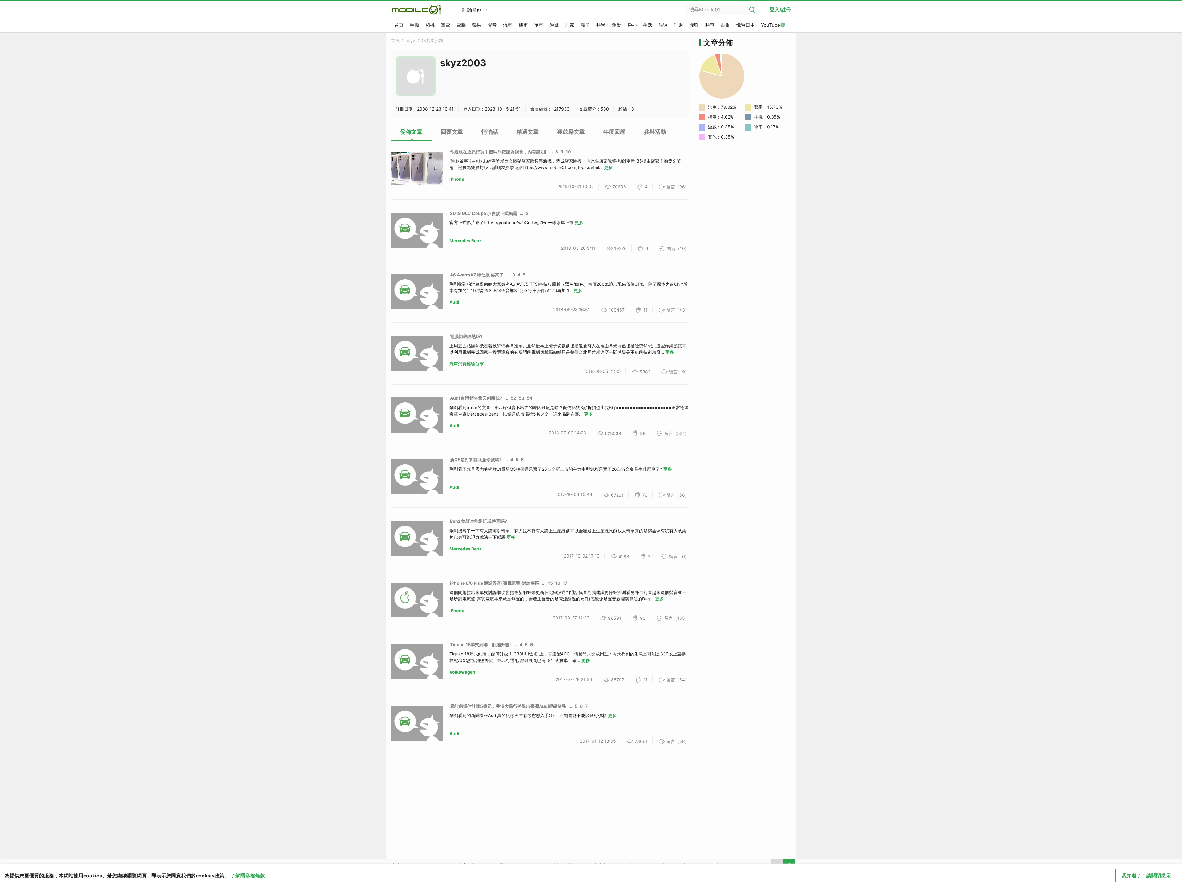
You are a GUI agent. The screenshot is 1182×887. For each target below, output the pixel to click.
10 (568, 151)
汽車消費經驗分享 (466, 363)
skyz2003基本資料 (424, 40)
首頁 (399, 25)
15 (550, 583)
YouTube (770, 25)
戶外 (632, 25)
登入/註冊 (780, 9)
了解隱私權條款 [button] (248, 876)
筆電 (445, 25)
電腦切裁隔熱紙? (466, 336)
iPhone (456, 179)
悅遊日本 (745, 25)
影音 (492, 25)
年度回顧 (614, 131)
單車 (538, 25)
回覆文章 (452, 131)
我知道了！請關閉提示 (1146, 876)
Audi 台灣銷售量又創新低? (476, 398)
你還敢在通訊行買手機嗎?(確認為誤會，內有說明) (498, 151)
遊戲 (554, 25)
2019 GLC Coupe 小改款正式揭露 (483, 213)
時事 (709, 25)
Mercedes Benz (465, 240)
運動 (616, 25)
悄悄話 (489, 131)
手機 (414, 25)
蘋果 (476, 25)
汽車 (507, 25)
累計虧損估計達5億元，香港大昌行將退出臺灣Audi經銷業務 (508, 706)
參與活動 (655, 131)
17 (565, 583)
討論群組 (472, 10)
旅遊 (663, 25)
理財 (678, 25)
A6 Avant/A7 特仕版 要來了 (477, 274)
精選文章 (528, 131)
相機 (430, 25)
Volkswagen (462, 672)
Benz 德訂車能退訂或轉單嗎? (478, 521)
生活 (647, 25)
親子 (585, 25)
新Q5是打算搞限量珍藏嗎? (476, 459)
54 (529, 398)
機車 (523, 25)
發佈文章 (411, 131)
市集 (725, 25)
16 (557, 583)
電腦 (461, 25)
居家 (569, 25)
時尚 (600, 25)
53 (521, 398)
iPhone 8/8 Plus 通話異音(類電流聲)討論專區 (494, 583)
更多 (608, 167)
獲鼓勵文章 (571, 131)
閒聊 (694, 25)
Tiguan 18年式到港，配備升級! (480, 644)
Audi (454, 302)
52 (513, 398)
